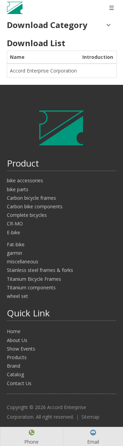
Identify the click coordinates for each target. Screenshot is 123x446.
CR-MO (15, 223)
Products (17, 357)
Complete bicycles (27, 215)
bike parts (17, 189)
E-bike (13, 232)
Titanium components (31, 287)
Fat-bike (16, 244)
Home (13, 331)
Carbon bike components (35, 206)
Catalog (15, 374)
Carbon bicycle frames (31, 198)
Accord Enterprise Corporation (43, 70)
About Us (17, 340)
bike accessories (25, 180)
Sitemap (90, 417)
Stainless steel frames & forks (40, 270)
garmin (14, 253)
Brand (13, 366)
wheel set (17, 296)
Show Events (21, 348)
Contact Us (19, 383)
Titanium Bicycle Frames (34, 279)
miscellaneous (22, 261)
